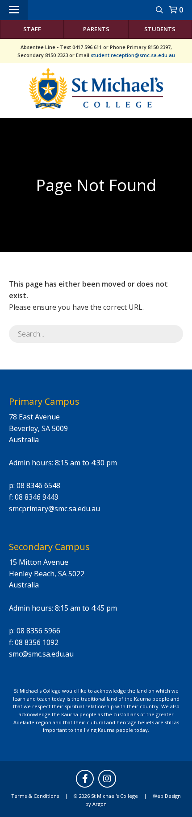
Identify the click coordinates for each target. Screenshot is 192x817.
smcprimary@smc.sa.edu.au (54, 508)
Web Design (167, 795)
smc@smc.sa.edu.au (41, 654)
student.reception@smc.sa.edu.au (133, 55)
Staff (32, 29)
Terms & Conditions (35, 795)
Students (159, 29)
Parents (96, 29)
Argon (99, 804)
